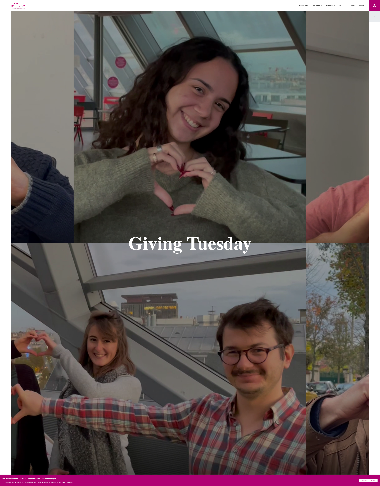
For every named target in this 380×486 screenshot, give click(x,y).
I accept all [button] (364, 480)
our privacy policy (67, 482)
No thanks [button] (373, 480)
